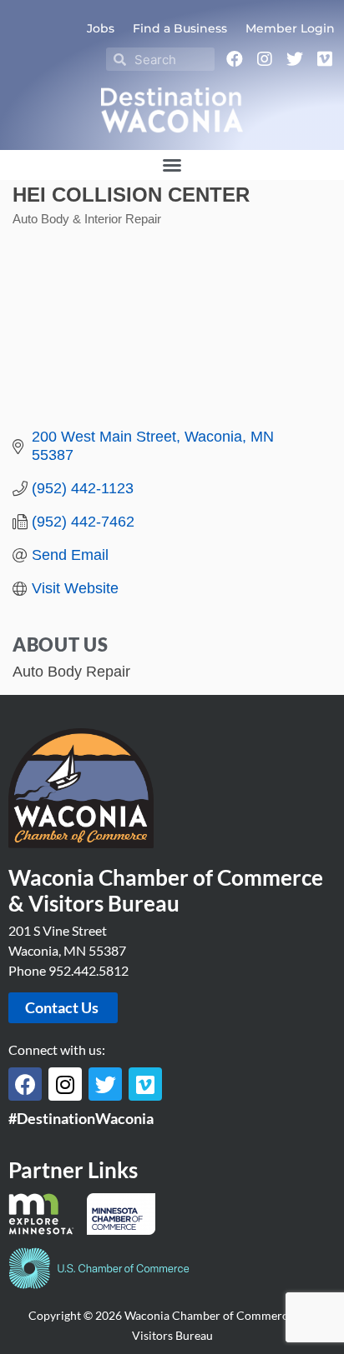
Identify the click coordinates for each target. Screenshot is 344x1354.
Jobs (100, 28)
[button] (172, 165)
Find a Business (180, 28)
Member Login (290, 28)
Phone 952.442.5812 (68, 970)
